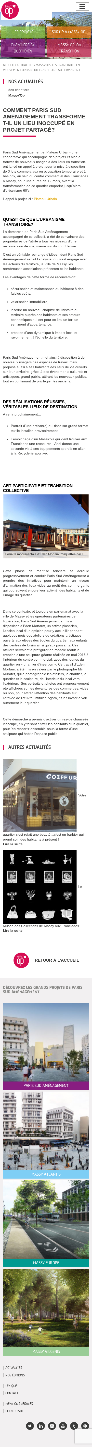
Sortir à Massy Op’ (69, 32)
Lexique (11, 1386)
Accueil (8, 65)
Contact (11, 1393)
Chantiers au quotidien (23, 48)
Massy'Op (43, 65)
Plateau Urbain (45, 199)
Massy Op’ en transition (69, 48)
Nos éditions (15, 1375)
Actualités (25, 65)
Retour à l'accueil (56, 960)
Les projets (23, 32)
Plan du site (14, 1411)
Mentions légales (19, 1404)
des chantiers (18, 90)
